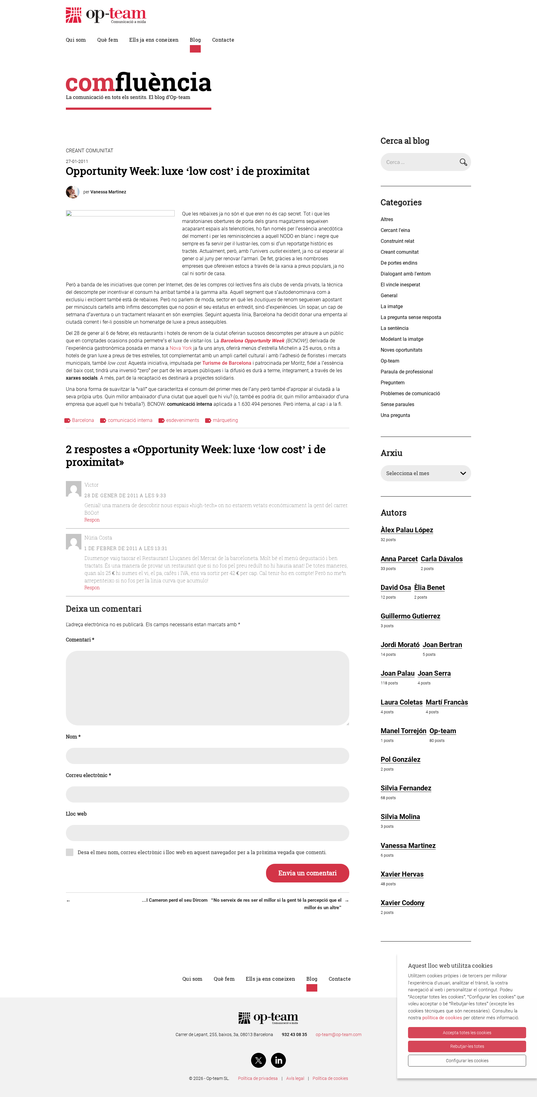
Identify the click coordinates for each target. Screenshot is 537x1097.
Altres (387, 219)
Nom (73, 736)
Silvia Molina (400, 817)
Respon (92, 520)
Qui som (76, 39)
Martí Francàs (447, 702)
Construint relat (397, 241)
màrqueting (225, 420)
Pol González (400, 759)
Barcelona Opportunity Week (252, 341)
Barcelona (83, 420)
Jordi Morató (400, 645)
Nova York (181, 348)
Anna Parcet (399, 559)
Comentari (80, 639)
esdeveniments (182, 420)
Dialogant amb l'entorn (406, 274)
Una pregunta (395, 415)
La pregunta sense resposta (411, 317)
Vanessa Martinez (108, 191)
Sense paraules (397, 404)
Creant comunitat (89, 151)
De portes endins (399, 263)
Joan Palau (398, 673)
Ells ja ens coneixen (153, 39)
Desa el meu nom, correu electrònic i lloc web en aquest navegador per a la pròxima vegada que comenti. (202, 852)
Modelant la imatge (402, 339)
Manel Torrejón (403, 731)
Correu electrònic (88, 775)
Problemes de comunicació (410, 393)
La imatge (392, 306)
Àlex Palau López (407, 530)
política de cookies (442, 1018)
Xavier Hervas (402, 874)
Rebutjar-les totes (467, 1046)
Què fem (107, 39)
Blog (195, 39)
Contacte (223, 39)
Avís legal (295, 1078)
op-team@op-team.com (338, 1034)
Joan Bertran (442, 645)
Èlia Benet (429, 587)
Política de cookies (330, 1078)
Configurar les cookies (467, 1060)
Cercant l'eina (395, 230)
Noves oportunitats (401, 350)
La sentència (395, 328)
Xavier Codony (403, 903)
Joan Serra (434, 673)
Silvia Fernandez (406, 788)
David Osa (396, 587)
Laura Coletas (402, 702)
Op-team (390, 361)
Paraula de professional (407, 372)
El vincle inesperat (400, 285)
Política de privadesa (258, 1078)
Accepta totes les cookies (467, 1032)
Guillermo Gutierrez (410, 616)
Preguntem (393, 383)
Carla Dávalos (442, 559)
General (389, 296)
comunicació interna (130, 420)
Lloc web (76, 813)
